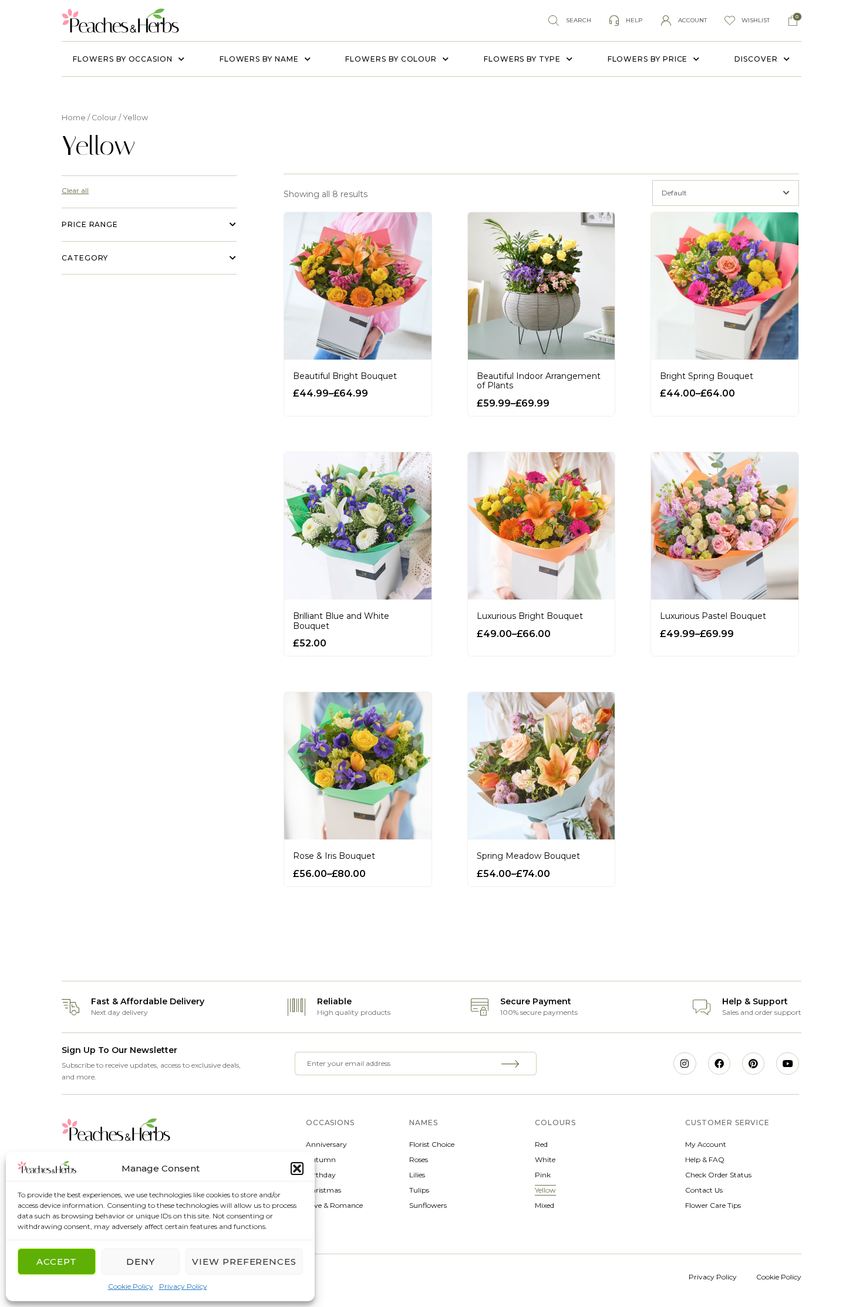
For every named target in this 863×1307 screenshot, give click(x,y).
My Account (705, 1144)
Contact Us (704, 1190)
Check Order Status (718, 1174)
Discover (755, 59)
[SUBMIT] (512, 1063)
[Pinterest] (753, 1063)
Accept (56, 1261)
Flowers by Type (522, 59)
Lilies (417, 1174)
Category (85, 257)
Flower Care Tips (713, 1205)
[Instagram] (684, 1063)
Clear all (75, 190)
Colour (104, 117)
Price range (90, 224)
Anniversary (326, 1144)
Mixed (544, 1205)
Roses (418, 1159)
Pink (543, 1174)
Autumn (321, 1159)
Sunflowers (428, 1205)
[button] (297, 1168)
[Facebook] (719, 1063)
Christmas (323, 1190)
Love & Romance (334, 1205)
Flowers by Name (259, 59)
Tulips (419, 1190)
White (545, 1159)
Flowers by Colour (391, 59)
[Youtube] (787, 1063)
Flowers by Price (648, 59)
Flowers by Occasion (122, 59)
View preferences (244, 1261)
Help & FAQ (704, 1159)
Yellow (545, 1190)
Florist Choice (431, 1144)
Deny (140, 1261)
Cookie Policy (130, 1286)
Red (541, 1144)
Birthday (321, 1174)
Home (74, 117)
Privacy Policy (183, 1286)
